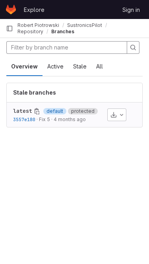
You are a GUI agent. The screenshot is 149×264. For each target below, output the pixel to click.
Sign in (131, 9)
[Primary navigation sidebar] (9, 28)
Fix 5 (44, 119)
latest (22, 110)
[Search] (133, 47)
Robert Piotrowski (38, 25)
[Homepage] (10, 9)
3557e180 (24, 119)
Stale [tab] (80, 66)
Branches (62, 31)
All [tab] (99, 66)
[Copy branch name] (37, 111)
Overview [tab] (24, 66)
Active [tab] (55, 66)
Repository (30, 31)
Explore (34, 9)
